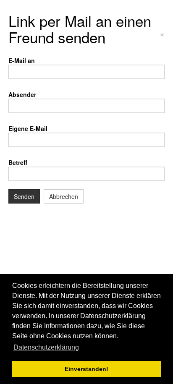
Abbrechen (63, 196)
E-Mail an (21, 60)
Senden (24, 196)
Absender (22, 94)
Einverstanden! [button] (86, 369)
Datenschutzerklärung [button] (46, 347)
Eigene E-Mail (27, 128)
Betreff (17, 162)
